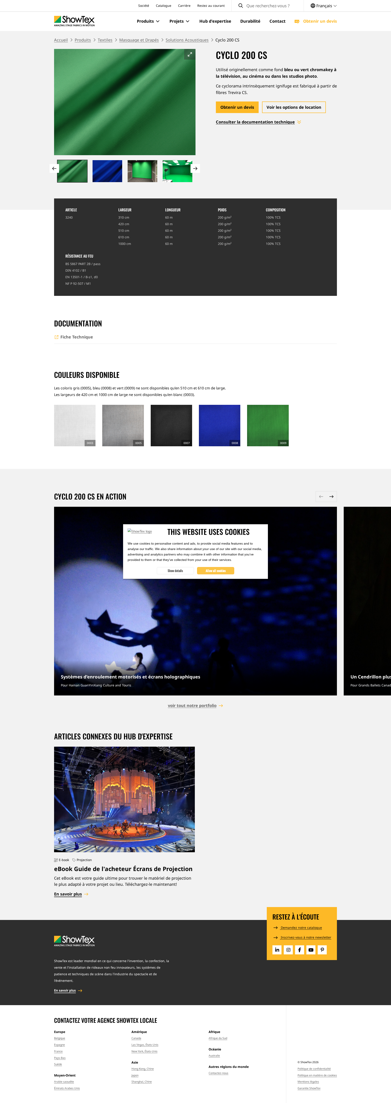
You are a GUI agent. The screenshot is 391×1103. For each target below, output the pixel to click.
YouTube (310, 949)
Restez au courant (211, 5)
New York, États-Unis (144, 1051)
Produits (83, 40)
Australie (214, 1055)
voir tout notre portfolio (192, 705)
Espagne (59, 1045)
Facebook (299, 949)
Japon (134, 1075)
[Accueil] (74, 21)
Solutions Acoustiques (187, 40)
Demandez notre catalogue (301, 927)
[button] (148, 21)
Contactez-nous (218, 1073)
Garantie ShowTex (309, 1088)
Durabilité (250, 21)
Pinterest (322, 949)
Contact (277, 21)
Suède (58, 1064)
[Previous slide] (54, 168)
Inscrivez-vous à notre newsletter (305, 937)
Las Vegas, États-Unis (144, 1045)
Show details (175, 570)
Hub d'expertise (215, 21)
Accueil (61, 40)
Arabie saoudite (64, 1082)
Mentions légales (308, 1082)
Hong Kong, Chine (142, 1069)
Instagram (288, 949)
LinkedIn (276, 949)
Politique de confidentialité (314, 1069)
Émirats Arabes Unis (67, 1088)
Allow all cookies (216, 570)
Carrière (184, 5)
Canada (136, 1038)
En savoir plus (195, 601)
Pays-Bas (60, 1058)
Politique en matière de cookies (317, 1075)
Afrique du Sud (218, 1038)
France (58, 1051)
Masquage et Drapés (139, 40)
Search (240, 6)
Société (143, 5)
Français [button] (324, 5)
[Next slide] (195, 168)
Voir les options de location (294, 107)
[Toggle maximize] (190, 54)
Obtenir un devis (319, 21)
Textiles (105, 40)
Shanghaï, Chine (141, 1082)
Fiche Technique (76, 337)
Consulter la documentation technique (255, 122)
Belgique (59, 1038)
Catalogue (163, 5)
